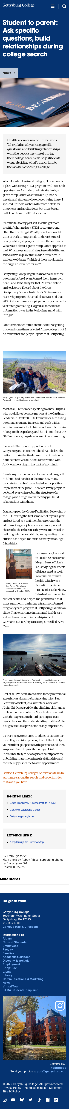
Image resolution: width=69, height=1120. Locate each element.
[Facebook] (48, 1100)
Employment (11, 964)
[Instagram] (5, 1100)
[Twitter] (30, 1100)
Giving (7, 971)
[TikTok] (39, 1100)
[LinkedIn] (56, 1100)
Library (8, 975)
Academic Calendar (16, 956)
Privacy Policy (12, 1087)
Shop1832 (10, 968)
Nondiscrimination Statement (43, 1087)
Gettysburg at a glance (21, 816)
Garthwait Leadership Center (25, 809)
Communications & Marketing (23, 979)
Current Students (15, 942)
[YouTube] (13, 1100)
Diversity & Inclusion (17, 960)
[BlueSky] (22, 1100)
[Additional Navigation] (53, 6)
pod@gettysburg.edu (51, 1071)
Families (8, 953)
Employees (10, 945)
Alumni (7, 938)
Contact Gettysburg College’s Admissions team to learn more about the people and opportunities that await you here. (33, 777)
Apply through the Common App (27, 841)
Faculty (8, 949)
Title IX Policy (12, 1091)
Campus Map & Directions (21, 926)
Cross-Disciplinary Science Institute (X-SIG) (33, 802)
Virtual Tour (11, 986)
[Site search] (64, 6)
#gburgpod (58, 1067)
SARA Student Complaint (20, 990)
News (7, 73)
